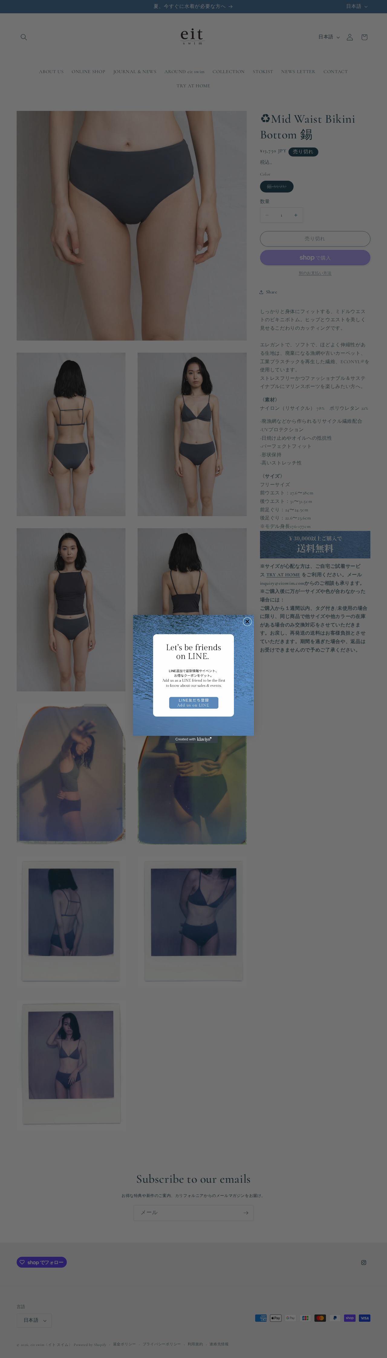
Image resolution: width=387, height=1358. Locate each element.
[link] (193, 675)
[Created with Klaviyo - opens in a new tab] (193, 739)
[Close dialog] (247, 621)
